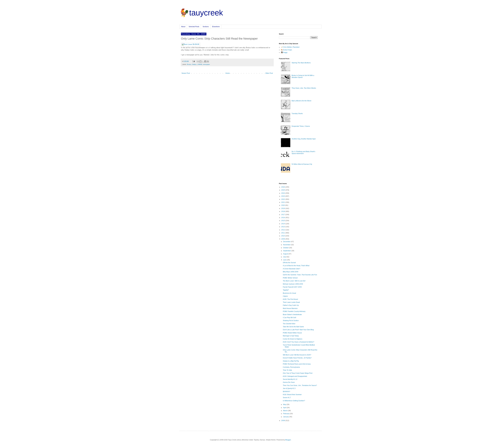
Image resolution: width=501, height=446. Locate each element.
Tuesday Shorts (297, 113)
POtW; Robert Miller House (292, 333)
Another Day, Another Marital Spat (303, 139)
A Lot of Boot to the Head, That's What (296, 266)
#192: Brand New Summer (292, 394)
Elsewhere (216, 27)
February (286, 414)
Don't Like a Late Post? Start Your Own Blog (298, 330)
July (284, 257)
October (286, 248)
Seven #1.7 (287, 397)
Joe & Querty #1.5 (289, 388)
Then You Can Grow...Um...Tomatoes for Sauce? (300, 385)
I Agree (285, 296)
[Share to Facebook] (205, 61)
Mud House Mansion (290, 308)
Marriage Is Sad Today (291, 336)
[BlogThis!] (200, 61)
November (287, 245)
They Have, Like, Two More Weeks (304, 88)
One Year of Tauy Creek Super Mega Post (297, 373)
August (285, 254)
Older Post (269, 73)
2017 (283, 214)
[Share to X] (203, 61)
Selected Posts (194, 27)
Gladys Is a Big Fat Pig (291, 361)
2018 (283, 211)
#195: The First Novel (290, 299)
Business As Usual (289, 293)
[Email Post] (193, 61)
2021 (283, 202)
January (286, 417)
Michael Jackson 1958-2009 (293, 284)
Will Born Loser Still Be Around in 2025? (297, 355)
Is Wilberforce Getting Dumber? (294, 401)
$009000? (286, 391)
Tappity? (286, 290)
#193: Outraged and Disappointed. (295, 376)
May (285, 404)
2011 (283, 233)
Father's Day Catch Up (291, 305)
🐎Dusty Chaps (286, 50)
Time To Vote (287, 370)
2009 (283, 239)
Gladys (194, 64)
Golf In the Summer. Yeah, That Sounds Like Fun (300, 275)
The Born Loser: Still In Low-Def (294, 281)
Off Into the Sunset (289, 263)
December (287, 242)
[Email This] (198, 61)
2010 (283, 236)
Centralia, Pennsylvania (291, 367)
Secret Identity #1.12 (290, 379)
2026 (283, 187)
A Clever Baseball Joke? (291, 269)
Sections (206, 27)
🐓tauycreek (201, 12)
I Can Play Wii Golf (289, 317)
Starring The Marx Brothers (301, 63)
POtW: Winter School (290, 278)
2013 (283, 227)
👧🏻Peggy (284, 52)
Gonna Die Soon (289, 382)
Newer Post (186, 73)
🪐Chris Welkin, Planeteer (290, 47)
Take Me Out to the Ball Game (293, 327)
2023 (283, 196)
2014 (283, 224)
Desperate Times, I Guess (301, 126)
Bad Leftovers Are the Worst (301, 101)
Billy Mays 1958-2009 (290, 272)
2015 (283, 220)
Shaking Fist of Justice (291, 320)
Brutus (189, 64)
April (285, 408)
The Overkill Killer (289, 324)
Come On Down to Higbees (292, 339)
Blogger (288, 440)
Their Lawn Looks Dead (291, 302)
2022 (283, 199)
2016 (283, 217)
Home (227, 73)
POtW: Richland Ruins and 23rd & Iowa (297, 364)
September (287, 251)
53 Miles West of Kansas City (302, 164)
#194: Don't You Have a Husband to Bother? (298, 342)
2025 (283, 190)
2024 (283, 193)
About (183, 27)
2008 (283, 420)
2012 (283, 230)
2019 (283, 208)
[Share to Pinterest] (208, 61)
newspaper (206, 64)
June (285, 260)
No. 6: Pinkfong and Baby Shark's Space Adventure (303, 152)
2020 (283, 205)
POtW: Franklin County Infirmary (294, 311)
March (285, 411)
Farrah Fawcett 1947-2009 (292, 287)
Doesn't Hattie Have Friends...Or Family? (297, 358)
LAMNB (199, 64)
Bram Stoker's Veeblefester (292, 314)
